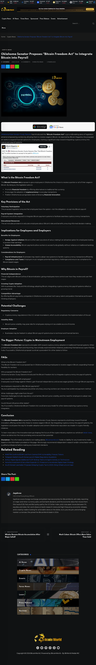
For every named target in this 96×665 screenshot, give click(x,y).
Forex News (25, 19)
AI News (16, 19)
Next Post (85, 532)
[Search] (93, 23)
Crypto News (6, 19)
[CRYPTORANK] (94, 2)
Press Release (44, 19)
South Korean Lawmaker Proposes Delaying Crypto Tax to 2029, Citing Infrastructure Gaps (39, 465)
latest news (87, 433)
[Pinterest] (12, 66)
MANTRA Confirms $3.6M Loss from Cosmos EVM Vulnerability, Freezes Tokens (34, 454)
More (4, 28)
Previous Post (12, 532)
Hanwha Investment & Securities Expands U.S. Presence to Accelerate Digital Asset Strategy (39, 462)
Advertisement (62, 19)
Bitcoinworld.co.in (52, 440)
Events (53, 19)
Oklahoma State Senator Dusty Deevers (16, 134)
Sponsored (34, 19)
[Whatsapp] (17, 66)
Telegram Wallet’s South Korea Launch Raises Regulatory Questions (30, 457)
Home (3, 37)
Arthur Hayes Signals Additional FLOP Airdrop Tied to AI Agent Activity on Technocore (37, 460)
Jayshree (6, 62)
